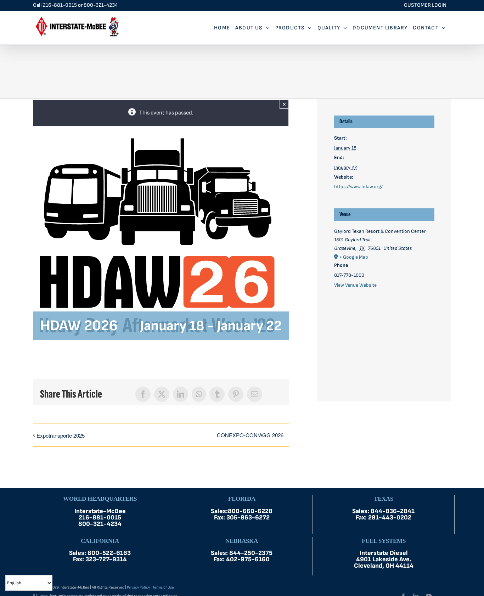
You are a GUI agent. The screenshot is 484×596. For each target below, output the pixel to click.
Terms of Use (163, 587)
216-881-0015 (60, 5)
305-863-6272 (248, 517)
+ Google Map (353, 257)
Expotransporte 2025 (60, 435)
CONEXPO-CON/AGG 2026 (250, 435)
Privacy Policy (138, 587)
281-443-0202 (389, 517)
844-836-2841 (393, 511)
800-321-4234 (101, 5)
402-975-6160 (248, 559)
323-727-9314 (106, 559)
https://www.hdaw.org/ (358, 187)
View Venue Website (355, 285)
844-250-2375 (250, 553)
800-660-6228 (250, 511)
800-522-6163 (109, 553)
